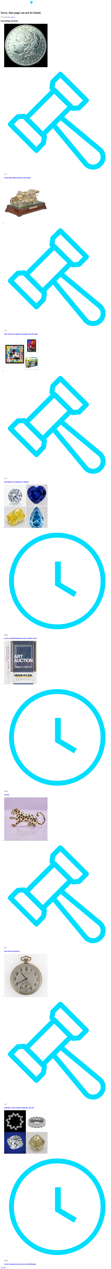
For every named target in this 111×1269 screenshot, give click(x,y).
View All (3, 1267)
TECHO (6, 794)
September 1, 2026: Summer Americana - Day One (19, 1107)
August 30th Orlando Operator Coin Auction (17, 177)
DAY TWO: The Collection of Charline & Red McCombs (21, 334)
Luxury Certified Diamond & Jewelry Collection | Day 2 (20, 638)
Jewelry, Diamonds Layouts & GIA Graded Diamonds (20, 1264)
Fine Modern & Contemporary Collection (16, 482)
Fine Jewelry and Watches (12, 951)
